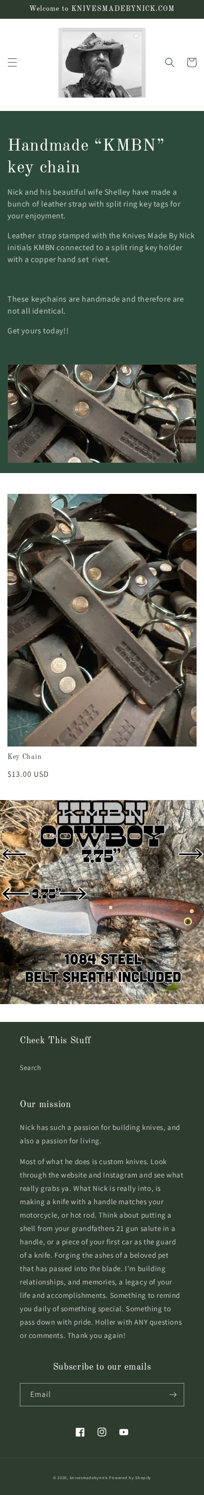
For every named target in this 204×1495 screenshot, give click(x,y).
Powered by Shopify (130, 1477)
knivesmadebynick (89, 1477)
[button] (12, 62)
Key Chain (24, 756)
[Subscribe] (173, 1394)
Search (31, 1067)
